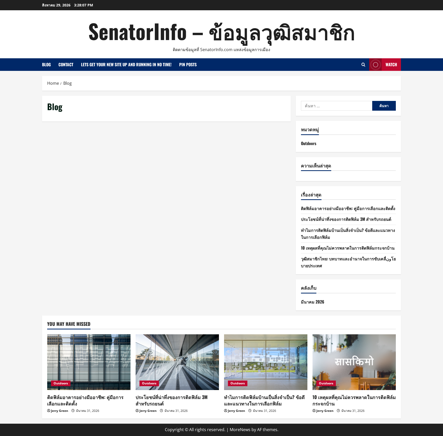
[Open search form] (363, 65)
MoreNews (240, 429)
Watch (391, 64)
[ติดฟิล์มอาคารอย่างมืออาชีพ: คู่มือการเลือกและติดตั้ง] (88, 362)
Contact (65, 64)
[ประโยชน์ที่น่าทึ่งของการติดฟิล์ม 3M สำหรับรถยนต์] (177, 362)
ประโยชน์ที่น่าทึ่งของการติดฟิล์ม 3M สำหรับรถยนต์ (346, 219)
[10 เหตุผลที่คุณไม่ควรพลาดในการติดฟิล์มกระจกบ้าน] (354, 362)
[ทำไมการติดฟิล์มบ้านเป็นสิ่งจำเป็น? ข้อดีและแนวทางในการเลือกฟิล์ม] (265, 362)
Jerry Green (59, 411)
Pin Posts (188, 64)
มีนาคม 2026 (312, 302)
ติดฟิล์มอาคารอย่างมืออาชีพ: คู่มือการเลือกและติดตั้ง (348, 208)
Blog (46, 64)
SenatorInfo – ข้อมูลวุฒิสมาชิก (221, 31)
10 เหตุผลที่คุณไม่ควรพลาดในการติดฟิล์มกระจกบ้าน (348, 248)
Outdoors (308, 143)
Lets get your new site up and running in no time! (126, 64)
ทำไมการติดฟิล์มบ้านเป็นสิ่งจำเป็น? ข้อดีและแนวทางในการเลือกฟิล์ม (264, 400)
